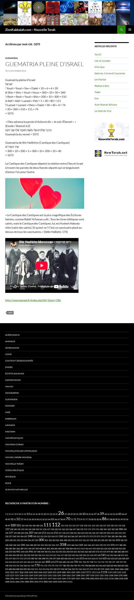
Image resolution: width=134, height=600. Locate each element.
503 (28, 555)
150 (37, 529)
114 (66, 525)
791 (79, 565)
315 (80, 540)
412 (83, 548)
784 (71, 565)
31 (77, 514)
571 (17, 558)
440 (14, 552)
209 (39, 533)
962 (80, 569)
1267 (73, 575)
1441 (17, 578)
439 (10, 552)
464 (82, 552)
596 (50, 558)
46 (123, 514)
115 (70, 525)
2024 (97, 578)
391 (26, 548)
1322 (101, 575)
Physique (10, 476)
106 (34, 525)
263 (69, 536)
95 (124, 519)
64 (49, 519)
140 (15, 529)
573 (25, 558)
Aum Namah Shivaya (106, 104)
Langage (10, 425)
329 (106, 540)
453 (57, 552)
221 (75, 533)
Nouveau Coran (14, 444)
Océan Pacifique (14, 470)
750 (10, 565)
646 (28, 562)
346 (27, 545)
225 (90, 533)
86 (104, 518)
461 (75, 552)
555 (6, 558)
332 (113, 540)
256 (52, 536)
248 (30, 536)
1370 (120, 575)
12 (25, 514)
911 (36, 569)
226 (93, 533)
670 (52, 562)
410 (74, 548)
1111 (88, 572)
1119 (110, 572)
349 (35, 545)
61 (40, 519)
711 (95, 562)
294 (25, 540)
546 (115, 555)
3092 (31, 581)
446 (31, 551)
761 (28, 565)
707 (88, 562)
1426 (12, 578)
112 (56, 524)
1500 (31, 578)
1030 (26, 572)
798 (86, 565)
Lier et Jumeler (103, 60)
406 (60, 548)
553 (126, 555)
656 (36, 562)
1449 (21, 578)
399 (37, 548)
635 (17, 562)
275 (98, 536)
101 (18, 525)
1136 (21, 575)
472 (97, 552)
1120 (114, 572)
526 (77, 555)
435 (124, 548)
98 (6, 525)
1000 (107, 569)
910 (32, 569)
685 (64, 562)
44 (117, 514)
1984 (83, 578)
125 (97, 525)
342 (14, 545)
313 (72, 540)
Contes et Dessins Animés (19, 360)
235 (124, 533)
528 (80, 555)
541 (103, 554)
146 (29, 529)
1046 (40, 572)
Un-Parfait (100, 79)
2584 (126, 578)
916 (47, 569)
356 (53, 545)
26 (61, 513)
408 (67, 548)
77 (86, 519)
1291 (83, 575)
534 (91, 555)
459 (71, 552)
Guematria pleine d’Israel (44, 64)
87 (108, 519)
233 (120, 533)
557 (10, 558)
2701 (22, 581)
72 (74, 519)
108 (37, 525)
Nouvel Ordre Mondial (18, 457)
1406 (7, 578)
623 (112, 558)
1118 (104, 572)
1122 (124, 572)
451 (49, 552)
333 (118, 540)
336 (122, 540)
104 (26, 525)
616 (93, 558)
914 (44, 569)
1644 (64, 578)
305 (57, 540)
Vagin (98, 92)
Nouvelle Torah (14, 463)
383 (10, 548)
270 (83, 536)
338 (6, 545)
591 (47, 558)
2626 (12, 581)
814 (101, 565)
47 (126, 514)
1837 (78, 578)
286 (120, 536)
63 (46, 519)
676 (56, 561)
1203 (40, 575)
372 (104, 545)
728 (117, 562)
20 (45, 514)
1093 (78, 572)
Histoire (10, 405)
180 (101, 529)
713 (98, 562)
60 (38, 519)
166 (70, 529)
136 (123, 525)
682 (60, 562)
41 (108, 514)
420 (98, 548)
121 (89, 525)
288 (124, 536)
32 (80, 514)
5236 (60, 581)
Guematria (11, 58)
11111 (69, 581)
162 (63, 529)
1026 (21, 572)
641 (25, 562)
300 (41, 540)
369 (97, 545)
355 (49, 545)
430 (116, 548)
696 (71, 562)
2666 (17, 581)
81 (95, 519)
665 (43, 562)
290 (11, 540)
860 (119, 565)
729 (120, 562)
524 (73, 555)
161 (59, 529)
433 (120, 548)
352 (38, 545)
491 (126, 552)
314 (76, 540)
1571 (45, 578)
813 (97, 565)
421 (102, 548)
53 (21, 519)
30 (74, 514)
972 (91, 569)
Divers (9, 367)
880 (10, 569)
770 (37, 565)
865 (126, 565)
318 (91, 540)
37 (95, 514)
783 (68, 565)
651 (32, 562)
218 (63, 533)
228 (101, 533)
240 (14, 536)
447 (35, 552)
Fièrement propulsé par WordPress (21, 595)
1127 (12, 575)
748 (6, 565)
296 (29, 540)
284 (116, 536)
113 (62, 525)
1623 (54, 578)
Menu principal (130, 29)
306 (61, 540)
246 (22, 536)
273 (94, 536)
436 (6, 552)
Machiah (10, 431)
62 (43, 519)
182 (109, 529)
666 (48, 561)
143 (22, 529)
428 (113, 548)
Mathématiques (14, 438)
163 (67, 529)
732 (124, 562)
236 (6, 536)
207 (31, 532)
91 (119, 519)
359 (69, 545)
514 (50, 555)
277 (105, 536)
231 (112, 533)
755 (17, 565)
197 (11, 533)
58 (33, 519)
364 (81, 545)
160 (56, 529)
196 (6, 533)
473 (101, 552)
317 (88, 540)
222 (79, 533)
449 (42, 552)
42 (111, 514)
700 (76, 561)
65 (52, 519)
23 (54, 514)
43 (114, 514)
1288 (78, 575)
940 (66, 569)
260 (61, 536)
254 (45, 536)
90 (116, 519)
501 (21, 555)
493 (6, 555)
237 (10, 536)
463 (79, 552)
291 (14, 540)
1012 (7, 572)
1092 (73, 572)
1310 (92, 575)
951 (77, 569)
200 (18, 533)
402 (48, 548)
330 (109, 540)
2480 (116, 578)
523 (69, 555)
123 (93, 525)
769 (32, 565)
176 (97, 529)
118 (81, 525)
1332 (106, 575)
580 (32, 558)
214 (48, 533)
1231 (50, 575)
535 (95, 555)
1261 (68, 575)
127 (104, 525)
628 (123, 558)
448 (38, 552)
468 (90, 552)
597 (54, 558)
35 (90, 514)
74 (81, 519)
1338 (111, 575)
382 (6, 548)
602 (62, 558)
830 (108, 565)
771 (41, 565)
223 (82, 533)
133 (119, 525)
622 (108, 558)
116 (73, 525)
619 (100, 558)
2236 (111, 578)
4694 (55, 581)
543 (111, 555)
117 (77, 525)
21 (48, 514)
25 (56, 514)
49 (9, 519)
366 (89, 545)
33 (83, 513)
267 (76, 536)
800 (90, 565)
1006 (122, 569)
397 (33, 548)
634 (14, 562)
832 (112, 565)
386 (18, 548)
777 (60, 565)
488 (123, 552)
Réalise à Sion (102, 85)
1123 (7, 575)
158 (52, 529)
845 (115, 565)
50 (11, 519)
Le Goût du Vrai (103, 110)
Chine (8, 354)
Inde (7, 412)
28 (69, 514)
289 (7, 540)
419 (94, 548)
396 (29, 548)
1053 (45, 572)
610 (69, 558)
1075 (10, 312)
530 (84, 555)
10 (19, 514)
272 (91, 536)
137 (7, 529)
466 (86, 552)
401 (44, 548)
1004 (117, 569)
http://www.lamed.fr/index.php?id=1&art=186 (33, 300)
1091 (68, 572)
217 (60, 533)
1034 (36, 572)
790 (75, 565)
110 (41, 525)
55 (27, 519)
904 (28, 569)
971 (88, 569)
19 (42, 514)
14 (31, 514)
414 (86, 548)
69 (64, 519)
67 (59, 519)
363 (77, 545)
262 (65, 536)
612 (77, 558)
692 (68, 562)
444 (23, 551)
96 (127, 519)
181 (105, 529)
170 (81, 529)
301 (46, 540)
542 (107, 555)
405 (56, 548)
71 (72, 519)
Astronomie (12, 347)
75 (84, 519)
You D (98, 54)
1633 (59, 578)
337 (125, 540)
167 (74, 529)
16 (36, 514)
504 (32, 555)
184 (116, 529)
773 (49, 565)
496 (14, 555)
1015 (12, 572)
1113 (93, 572)
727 (113, 562)
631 (6, 562)
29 (71, 514)
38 (98, 514)
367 (93, 545)
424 (109, 548)
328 (102, 540)
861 (123, 565)
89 (114, 519)
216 (56, 532)
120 (85, 525)
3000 (27, 581)
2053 (101, 578)
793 (82, 565)
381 (124, 545)
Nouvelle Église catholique (21, 451)
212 (44, 532)
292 (18, 540)
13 (28, 513)
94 (122, 519)
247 (25, 536)
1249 (64, 575)
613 (82, 558)
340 (11, 545)
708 (91, 562)
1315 (97, 575)
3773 (41, 581)
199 (15, 533)
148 (33, 529)
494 (10, 555)
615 (89, 558)
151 (40, 529)
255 (49, 536)
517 (62, 555)
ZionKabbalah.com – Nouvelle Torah (30, 30)
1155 (26, 575)
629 (127, 558)
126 (101, 525)
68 (62, 519)
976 (95, 569)
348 (31, 545)
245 (18, 536)
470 (93, 552)
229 (104, 533)
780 (64, 565)
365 (85, 545)
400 (40, 548)
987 (98, 569)
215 (51, 533)
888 (17, 569)
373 (108, 545)
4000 (46, 581)
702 (80, 562)
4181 (50, 581)
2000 (92, 578)
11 (22, 514)
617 (96, 558)
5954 (64, 581)
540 (98, 555)
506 (39, 555)
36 (92, 514)
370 (101, 545)
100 (13, 525)
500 (17, 555)
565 (14, 558)
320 (95, 540)
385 (14, 548)
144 (26, 529)
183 (113, 529)
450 (46, 552)
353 (42, 545)
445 (26, 552)
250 (34, 536)
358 (63, 544)
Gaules (9, 386)
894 (21, 569)
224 (86, 533)
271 (87, 536)
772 (45, 565)
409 (71, 548)
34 (87, 514)
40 (106, 514)
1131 (17, 575)
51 (15, 519)
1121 (119, 572)
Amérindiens (12, 335)
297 (33, 540)
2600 (7, 581)
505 (36, 555)
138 (11, 529)
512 (47, 555)
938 (62, 569)
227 (97, 533)
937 (58, 569)
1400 (125, 575)
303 (53, 540)
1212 (45, 575)
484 (115, 552)
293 (22, 540)
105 (30, 525)
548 (118, 555)
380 (120, 545)
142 (18, 529)
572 (21, 558)
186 (121, 529)
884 (14, 569)
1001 (112, 569)
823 (104, 565)
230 (108, 533)
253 (41, 536)
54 (25, 519)
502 (25, 555)
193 (125, 529)
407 (63, 548)
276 (102, 536)
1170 (36, 575)
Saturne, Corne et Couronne (110, 73)
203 (22, 533)
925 (51, 569)
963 (84, 569)
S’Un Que (100, 66)
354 (46, 545)
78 (89, 519)
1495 (26, 578)
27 (66, 514)
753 (14, 565)
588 (43, 558)
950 (73, 569)
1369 (116, 575)
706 (84, 562)
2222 (106, 578)
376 (112, 544)
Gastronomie (13, 380)
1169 (31, 575)
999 (102, 569)
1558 (40, 578)
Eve (96, 98)
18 (39, 514)
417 (90, 548)
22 (51, 514)
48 (6, 519)
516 (58, 555)
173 (89, 529)
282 (113, 536)
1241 (59, 575)
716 (102, 562)
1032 (31, 572)
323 (98, 540)
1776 (68, 578)
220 (71, 533)
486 (119, 552)
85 (100, 519)
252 (38, 536)
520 (66, 555)
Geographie (12, 393)
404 (52, 548)
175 (93, 529)
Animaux (10, 341)
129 (108, 525)
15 (34, 514)
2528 (121, 578)
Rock (8, 483)
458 (68, 552)
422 (105, 548)
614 (85, 558)
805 (93, 565)
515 (54, 555)
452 (53, 552)
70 (68, 518)
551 (122, 555)
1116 (98, 572)
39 (102, 513)
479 (108, 552)
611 (73, 558)
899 (25, 569)
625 (116, 558)
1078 (59, 572)
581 (36, 558)
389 (22, 548)
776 (56, 565)
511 (43, 555)
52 (18, 519)
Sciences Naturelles (16, 489)
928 (55, 569)
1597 (50, 578)
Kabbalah (10, 418)
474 (104, 552)
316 (84, 540)
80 (92, 519)
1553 (36, 578)
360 (72, 545)
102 (23, 525)
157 (48, 529)
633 (10, 562)
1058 (50, 572)
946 (69, 569)
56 (30, 519)
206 (26, 533)
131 (116, 525)
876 (6, 569)
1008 (126, 569)
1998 (87, 578)
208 (36, 533)
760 (25, 565)
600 (58, 558)
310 (69, 540)
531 (88, 555)
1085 (64, 572)
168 (78, 529)
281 (109, 536)
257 (57, 536)
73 (78, 519)
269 (80, 536)
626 (119, 558)
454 (60, 552)
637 (21, 562)
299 (36, 540)
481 (112, 552)
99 (9, 525)
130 (112, 525)
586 (39, 558)
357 (57, 545)
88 (111, 519)
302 (50, 540)
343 (18, 545)
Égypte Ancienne (14, 373)
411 (79, 548)
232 (116, 533)
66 (56, 519)
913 (40, 569)
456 (64, 552)
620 (105, 558)
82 (98, 519)
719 (106, 562)
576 (28, 558)
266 (72, 536)
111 (47, 524)
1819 (73, 578)
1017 (17, 572)
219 (68, 533)
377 (117, 545)
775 (52, 565)
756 (21, 565)
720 (109, 562)
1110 (83, 572)
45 (119, 513)
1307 (87, 575)
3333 (36, 581)
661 (39, 562)
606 (66, 558)
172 (85, 529)
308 (65, 540)
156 (45, 529)
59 (35, 519)
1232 (54, 575)
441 (18, 551)
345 (23, 544)
